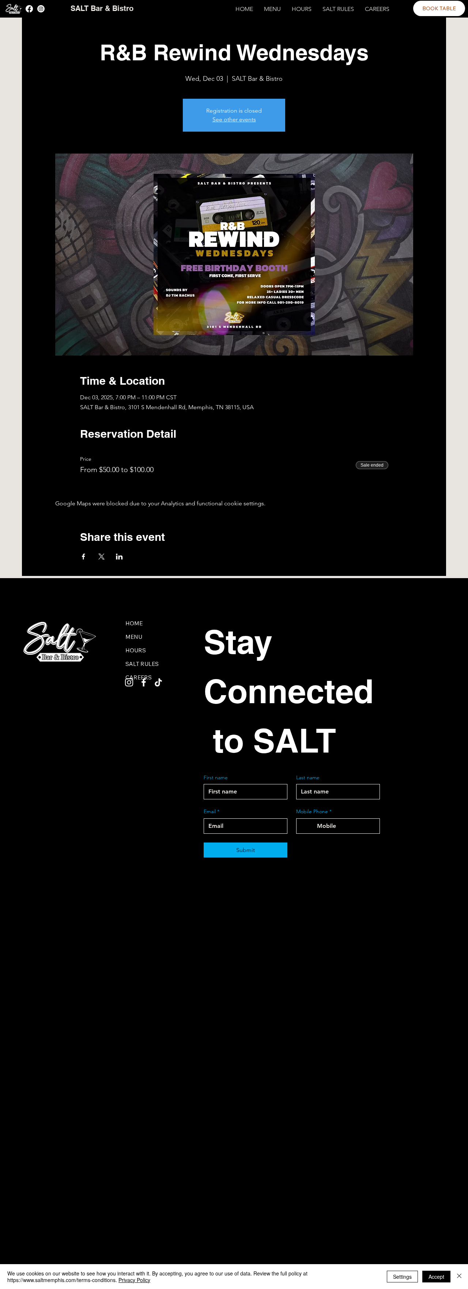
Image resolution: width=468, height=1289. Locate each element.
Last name (308, 777)
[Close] (459, 1276)
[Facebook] (29, 8)
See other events (234, 119)
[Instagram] (41, 8)
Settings (402, 1276)
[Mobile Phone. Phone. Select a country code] (308, 826)
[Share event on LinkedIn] (119, 556)
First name (216, 777)
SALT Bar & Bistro (102, 8)
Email (211, 811)
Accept (436, 1276)
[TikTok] (158, 682)
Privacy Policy (134, 1280)
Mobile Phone (314, 811)
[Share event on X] (101, 556)
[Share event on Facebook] (83, 556)
